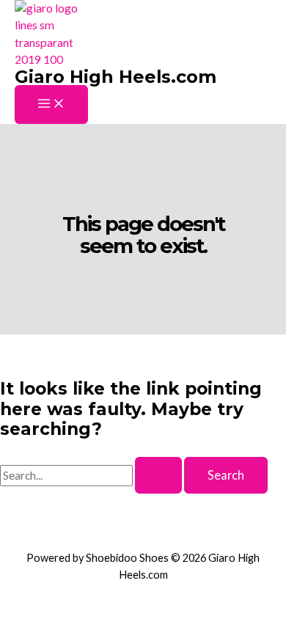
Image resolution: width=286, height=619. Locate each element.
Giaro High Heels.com (115, 76)
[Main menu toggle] (51, 104)
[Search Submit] (158, 475)
